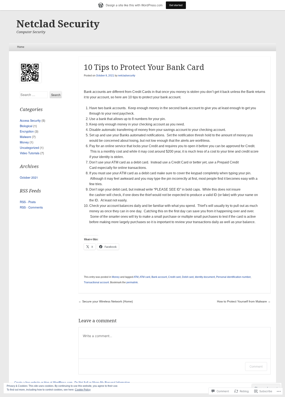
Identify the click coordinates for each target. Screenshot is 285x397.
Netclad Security (58, 24)
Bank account (159, 277)
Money (116, 277)
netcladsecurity (126, 75)
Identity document (205, 277)
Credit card (174, 277)
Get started (176, 5)
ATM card (145, 277)
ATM (136, 277)
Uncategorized (29, 147)
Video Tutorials (29, 153)
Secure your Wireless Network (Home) (105, 301)
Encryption (27, 131)
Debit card (188, 277)
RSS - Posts (28, 202)
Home (20, 46)
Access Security (30, 120)
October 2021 (29, 177)
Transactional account (96, 282)
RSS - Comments (31, 207)
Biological (26, 126)
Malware (25, 137)
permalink (132, 282)
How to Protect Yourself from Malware (244, 301)
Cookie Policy (83, 389)
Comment (256, 366)
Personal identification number (233, 277)
